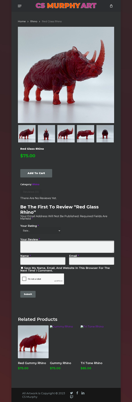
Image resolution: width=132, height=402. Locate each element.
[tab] (31, 192)
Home (22, 21)
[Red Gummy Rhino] (33, 341)
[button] (19, 6)
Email (74, 255)
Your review (30, 239)
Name (25, 255)
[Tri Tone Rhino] (96, 341)
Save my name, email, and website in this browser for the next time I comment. (65, 269)
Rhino (33, 21)
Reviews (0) (31, 191)
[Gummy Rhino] (65, 341)
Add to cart (36, 173)
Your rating (29, 225)
